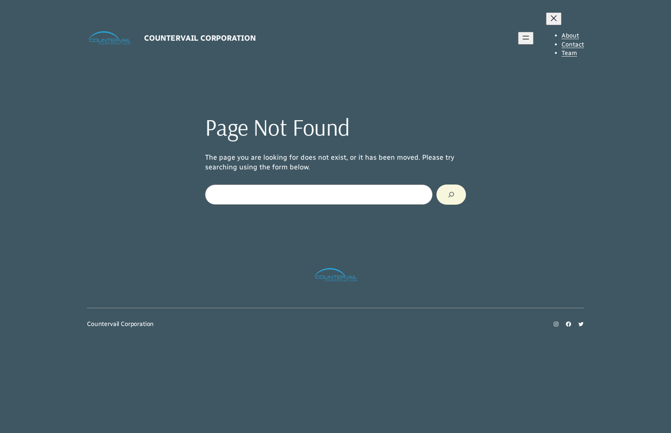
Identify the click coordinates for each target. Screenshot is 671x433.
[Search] (451, 195)
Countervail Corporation (200, 38)
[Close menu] (553, 18)
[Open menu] (526, 38)
